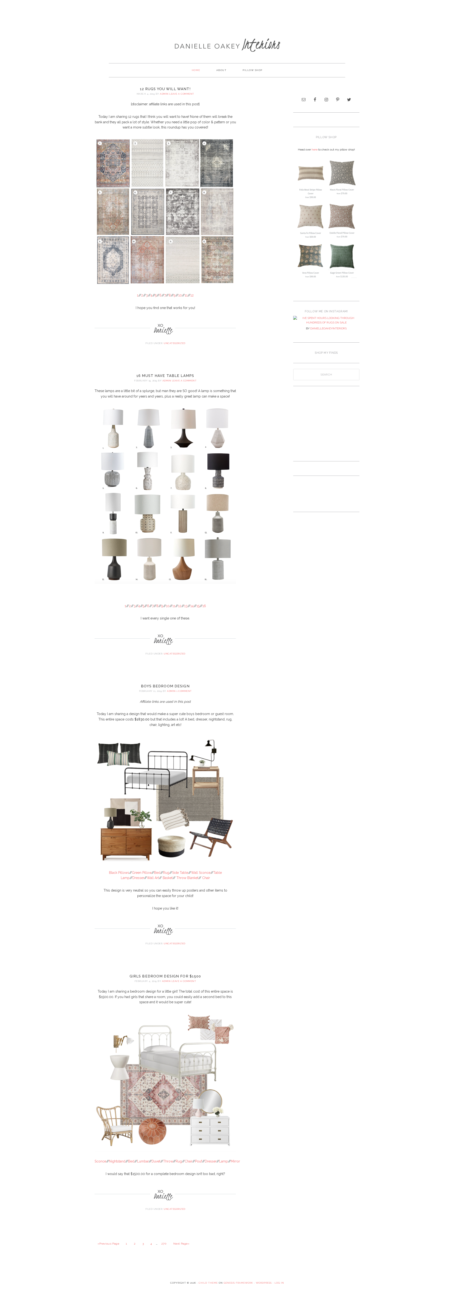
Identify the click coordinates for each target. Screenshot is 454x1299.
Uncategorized (174, 343)
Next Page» (181, 1243)
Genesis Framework (238, 1282)
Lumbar (143, 1161)
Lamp (223, 1161)
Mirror (235, 1161)
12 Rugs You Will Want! (165, 89)
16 (204, 606)
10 (180, 295)
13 (186, 606)
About (221, 70)
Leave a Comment (181, 94)
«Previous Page (108, 1243)
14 (192, 606)
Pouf (198, 1161)
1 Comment (184, 691)
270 (164, 1243)
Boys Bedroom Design (165, 686)
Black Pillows (119, 873)
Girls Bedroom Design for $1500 (165, 976)
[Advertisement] (227, 15)
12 (192, 295)
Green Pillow (141, 873)
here (315, 149)
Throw (168, 1161)
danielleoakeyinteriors (328, 328)
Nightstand (117, 1161)
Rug (166, 873)
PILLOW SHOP (252, 70)
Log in (279, 1282)
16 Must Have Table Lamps (165, 376)
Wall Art (153, 878)
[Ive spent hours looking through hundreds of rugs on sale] (326, 320)
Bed (157, 873)
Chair (206, 878)
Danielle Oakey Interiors (227, 42)
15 (198, 606)
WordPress (264, 1282)
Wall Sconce (200, 873)
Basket (168, 878)
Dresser (138, 878)
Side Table (180, 873)
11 (186, 295)
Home (196, 70)
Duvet (156, 1161)
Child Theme (208, 1282)
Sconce (100, 1161)
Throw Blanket (187, 878)
